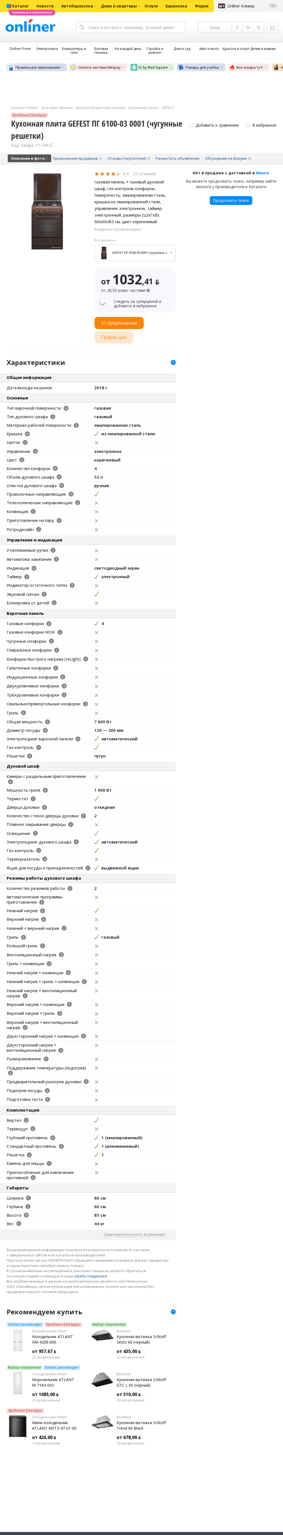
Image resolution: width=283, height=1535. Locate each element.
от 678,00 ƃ (129, 1437)
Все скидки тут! (250, 67)
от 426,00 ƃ (44, 1437)
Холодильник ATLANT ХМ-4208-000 (52, 1339)
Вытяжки (124, 1331)
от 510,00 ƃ (129, 1394)
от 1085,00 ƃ (45, 1394)
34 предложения (130, 1443)
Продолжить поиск (231, 200)
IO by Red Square (153, 67)
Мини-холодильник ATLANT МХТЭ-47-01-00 (54, 1425)
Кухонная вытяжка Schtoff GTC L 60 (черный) (141, 1382)
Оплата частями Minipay (99, 67)
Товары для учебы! (202, 67)
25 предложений (46, 1357)
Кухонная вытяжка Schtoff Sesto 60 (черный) (141, 1339)
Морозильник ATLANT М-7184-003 (53, 1382)
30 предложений (131, 1400)
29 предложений (131, 1357)
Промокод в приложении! (37, 67)
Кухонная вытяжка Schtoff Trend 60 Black (141, 1425)
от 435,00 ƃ (129, 1351)
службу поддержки (90, 1276)
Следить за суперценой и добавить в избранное (137, 303)
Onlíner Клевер (241, 6)
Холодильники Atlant (49, 1331)
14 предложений (46, 1443)
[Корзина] (272, 27)
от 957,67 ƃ (44, 1351)
